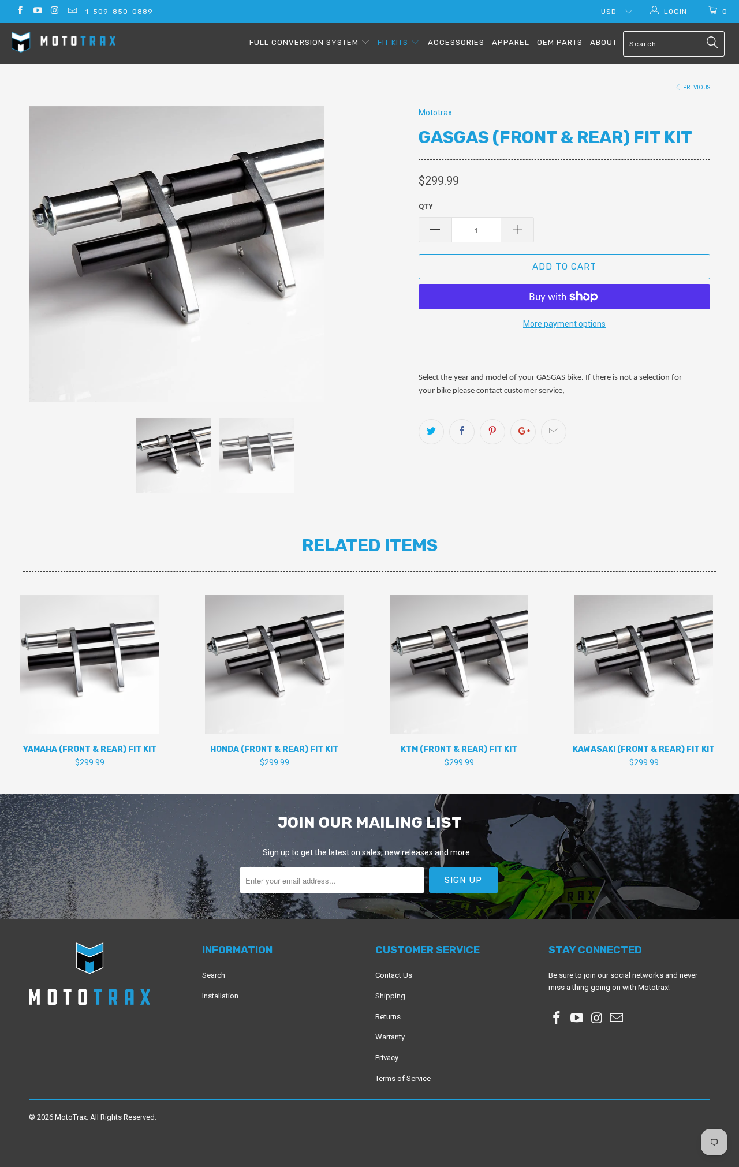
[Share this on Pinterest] (492, 431)
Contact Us (393, 975)
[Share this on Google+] (523, 431)
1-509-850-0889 (119, 12)
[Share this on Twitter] (431, 431)
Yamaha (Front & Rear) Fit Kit (89, 664)
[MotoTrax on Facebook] (19, 12)
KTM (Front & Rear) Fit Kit (459, 664)
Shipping (390, 996)
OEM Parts (560, 42)
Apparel (510, 42)
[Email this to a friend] (553, 431)
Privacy (386, 1057)
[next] (387, 254)
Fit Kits (394, 42)
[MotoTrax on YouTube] (37, 12)
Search (213, 975)
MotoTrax (71, 1117)
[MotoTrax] (65, 43)
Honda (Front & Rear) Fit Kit (274, 664)
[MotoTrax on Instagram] (54, 12)
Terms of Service (403, 1078)
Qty (426, 206)
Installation (220, 996)
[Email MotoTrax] (72, 12)
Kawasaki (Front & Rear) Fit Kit (643, 664)
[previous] (49, 254)
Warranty (390, 1037)
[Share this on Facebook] (462, 431)
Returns (388, 1016)
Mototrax (435, 112)
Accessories (456, 42)
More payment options (564, 323)
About (603, 42)
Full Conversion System (305, 42)
